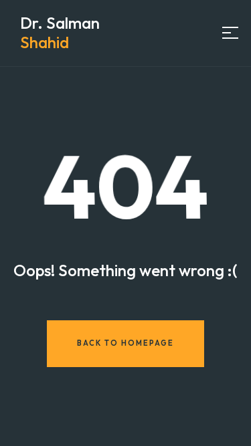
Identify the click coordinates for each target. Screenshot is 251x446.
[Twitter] (179, 32)
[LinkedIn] (161, 32)
